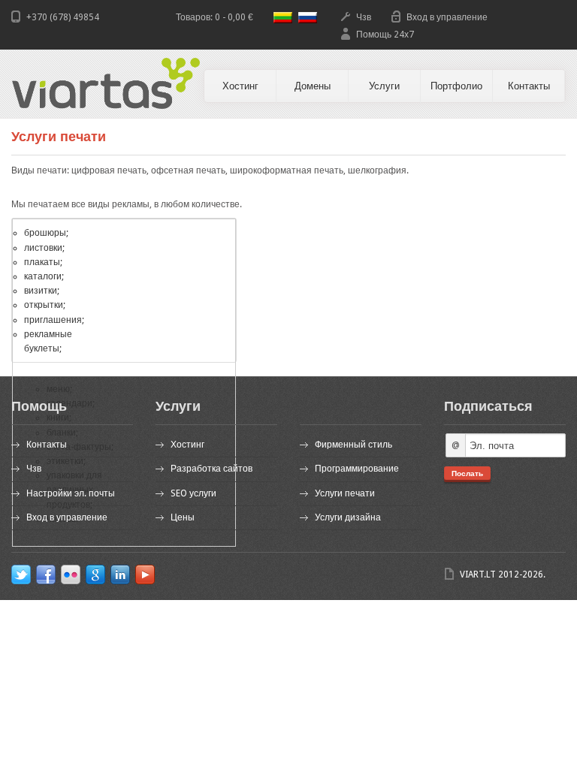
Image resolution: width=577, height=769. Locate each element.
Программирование (357, 468)
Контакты (529, 86)
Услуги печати (345, 493)
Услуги (384, 86)
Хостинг (240, 86)
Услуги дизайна (348, 517)
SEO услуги (193, 493)
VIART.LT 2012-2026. (502, 574)
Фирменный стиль (353, 444)
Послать (467, 473)
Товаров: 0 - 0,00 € (214, 17)
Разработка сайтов (211, 468)
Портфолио (456, 86)
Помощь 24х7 (385, 34)
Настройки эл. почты (70, 493)
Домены (313, 86)
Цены (183, 517)
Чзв (363, 17)
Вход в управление (447, 17)
